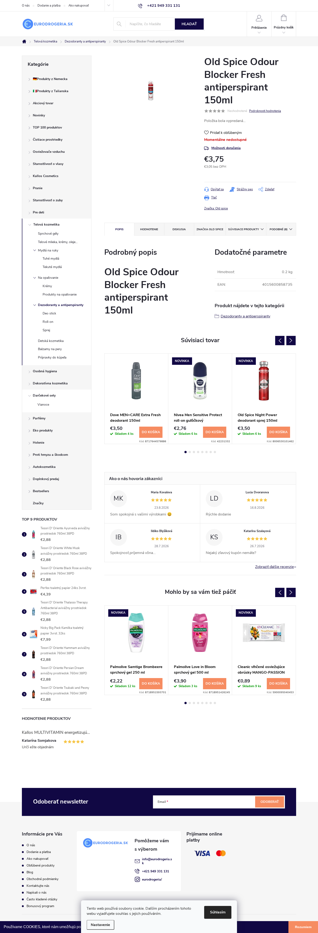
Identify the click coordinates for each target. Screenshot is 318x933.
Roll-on (48, 322)
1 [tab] (185, 452)
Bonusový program (40, 906)
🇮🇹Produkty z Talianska (50, 91)
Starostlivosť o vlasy (48, 164)
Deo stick (49, 313)
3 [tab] (194, 452)
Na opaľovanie (48, 277)
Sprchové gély (48, 233)
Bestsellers (41, 491)
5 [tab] (202, 452)
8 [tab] (215, 452)
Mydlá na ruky (48, 250)
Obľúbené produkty (40, 865)
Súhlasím (218, 912)
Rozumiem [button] (303, 927)
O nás (26, 5)
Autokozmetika (44, 467)
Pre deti (38, 212)
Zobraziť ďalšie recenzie (274, 566)
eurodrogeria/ (152, 879)
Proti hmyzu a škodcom (50, 455)
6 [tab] (206, 452)
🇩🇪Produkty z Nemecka (50, 79)
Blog (30, 872)
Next (291, 340)
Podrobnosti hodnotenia (265, 111)
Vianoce (43, 404)
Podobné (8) (279, 229)
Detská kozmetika (51, 341)
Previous (279, 340)
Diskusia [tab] (179, 229)
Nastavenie (100, 924)
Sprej (46, 330)
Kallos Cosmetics (45, 176)
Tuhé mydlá (51, 258)
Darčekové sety (44, 395)
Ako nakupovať (78, 5)
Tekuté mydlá (52, 267)
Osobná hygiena (45, 371)
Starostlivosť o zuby (48, 200)
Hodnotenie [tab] (149, 229)
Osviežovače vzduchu (49, 152)
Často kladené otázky (42, 899)
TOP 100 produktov (47, 127)
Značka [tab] (209, 229)
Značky (38, 503)
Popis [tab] (119, 229)
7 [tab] (211, 452)
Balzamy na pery (50, 349)
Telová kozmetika (46, 224)
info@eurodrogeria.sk (157, 861)
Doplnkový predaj (46, 479)
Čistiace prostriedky (47, 139)
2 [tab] (190, 452)
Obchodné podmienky (42, 879)
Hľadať (189, 24)
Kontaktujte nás (38, 886)
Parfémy (39, 418)
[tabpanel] (136, 399)
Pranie (37, 188)
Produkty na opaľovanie (60, 294)
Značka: (216, 208)
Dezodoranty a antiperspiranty (60, 305)
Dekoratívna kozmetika (50, 383)
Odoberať (269, 802)
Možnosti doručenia (226, 148)
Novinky (39, 115)
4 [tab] (198, 452)
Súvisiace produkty (243, 229)
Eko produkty (43, 430)
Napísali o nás (37, 892)
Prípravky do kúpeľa (52, 357)
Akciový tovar (43, 103)
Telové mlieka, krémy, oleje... (58, 242)
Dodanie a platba (49, 5)
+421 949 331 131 (155, 871)
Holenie (38, 442)
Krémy (47, 286)
